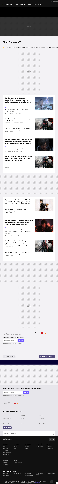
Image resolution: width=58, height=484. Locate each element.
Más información (38, 482)
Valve (24, 362)
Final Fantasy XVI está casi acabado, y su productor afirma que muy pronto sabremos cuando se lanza (19, 121)
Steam (30, 5)
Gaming (28, 47)
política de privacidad (20, 343)
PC (32, 47)
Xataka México (6, 473)
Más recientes (43, 356)
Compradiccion (6, 464)
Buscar (52, 433)
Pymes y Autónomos (18, 462)
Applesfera (5, 450)
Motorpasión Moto (50, 448)
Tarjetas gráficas (7, 418)
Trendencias (5, 460)
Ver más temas (7, 427)
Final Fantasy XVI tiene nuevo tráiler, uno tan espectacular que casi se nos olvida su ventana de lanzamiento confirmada (18, 141)
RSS (45, 333)
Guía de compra (9, 5)
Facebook (53, 5)
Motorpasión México (50, 473)
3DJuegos (16, 446)
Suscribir (20, 340)
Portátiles (41, 418)
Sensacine (27, 446)
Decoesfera (5, 462)
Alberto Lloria (11, 113)
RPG (14, 47)
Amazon (37, 47)
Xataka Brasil (6, 475)
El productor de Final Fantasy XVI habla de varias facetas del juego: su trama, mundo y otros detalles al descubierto (18, 202)
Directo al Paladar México (39, 474)
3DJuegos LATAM (17, 473)
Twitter (55, 5)
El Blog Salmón (17, 460)
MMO (22, 418)
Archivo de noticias (10, 356)
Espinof (26, 448)
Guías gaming (37, 5)
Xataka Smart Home (7, 452)
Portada (52, 356)
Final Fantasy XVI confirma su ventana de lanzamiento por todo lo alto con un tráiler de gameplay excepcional (19, 222)
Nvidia (28, 362)
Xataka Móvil (5, 448)
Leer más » (11, 111)
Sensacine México (28, 473)
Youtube (42, 333)
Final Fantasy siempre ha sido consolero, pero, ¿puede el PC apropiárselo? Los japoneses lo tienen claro (19, 158)
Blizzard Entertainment (44, 424)
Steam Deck (6, 424)
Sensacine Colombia (29, 475)
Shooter (23, 47)
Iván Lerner (10, 134)
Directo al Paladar (39, 446)
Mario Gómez (11, 258)
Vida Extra (16, 448)
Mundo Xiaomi (6, 454)
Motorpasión (48, 446)
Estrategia (23, 5)
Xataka (4, 446)
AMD (22, 424)
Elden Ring (43, 47)
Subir (51, 439)
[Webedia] (54, 1)
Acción (17, 5)
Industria (41, 415)
